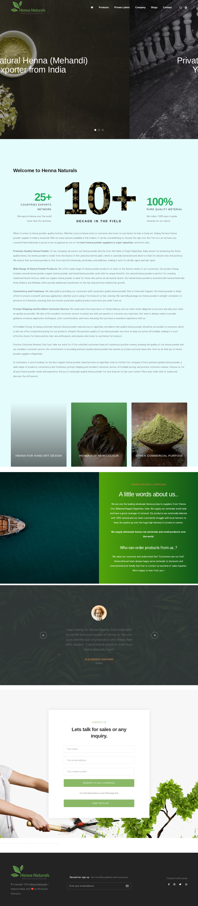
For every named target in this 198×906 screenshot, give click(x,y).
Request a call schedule (99, 783)
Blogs (154, 7)
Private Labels (122, 7)
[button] (95, 130)
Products (104, 7)
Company (140, 7)
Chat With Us (100, 803)
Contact (167, 7)
